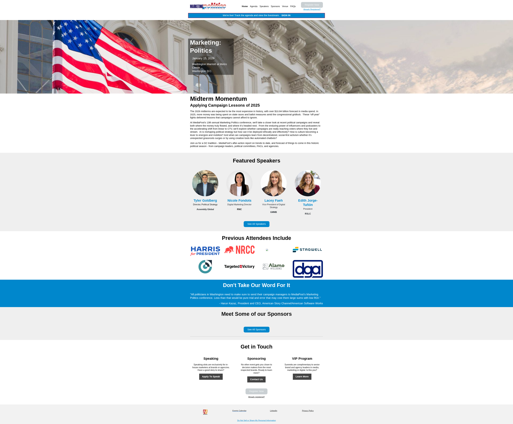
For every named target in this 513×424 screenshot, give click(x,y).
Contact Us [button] (256, 379)
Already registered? (256, 397)
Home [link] (245, 6)
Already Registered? (312, 9)
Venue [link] (285, 6)
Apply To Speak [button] (211, 376)
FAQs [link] (293, 6)
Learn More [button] (302, 376)
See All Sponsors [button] (256, 329)
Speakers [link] (264, 6)
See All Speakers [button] (256, 224)
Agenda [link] (253, 6)
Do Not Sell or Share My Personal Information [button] (256, 420)
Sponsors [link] (275, 6)
